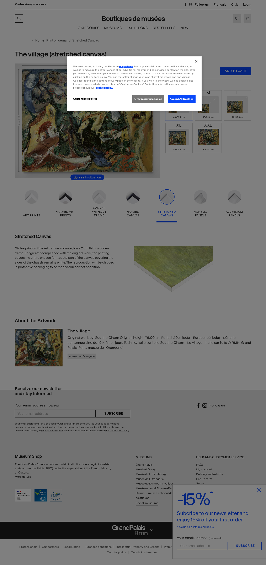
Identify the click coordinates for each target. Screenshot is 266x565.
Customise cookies (85, 99)
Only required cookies (148, 99)
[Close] (196, 61)
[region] (134, 83)
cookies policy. (104, 88)
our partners (126, 66)
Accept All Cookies (181, 99)
